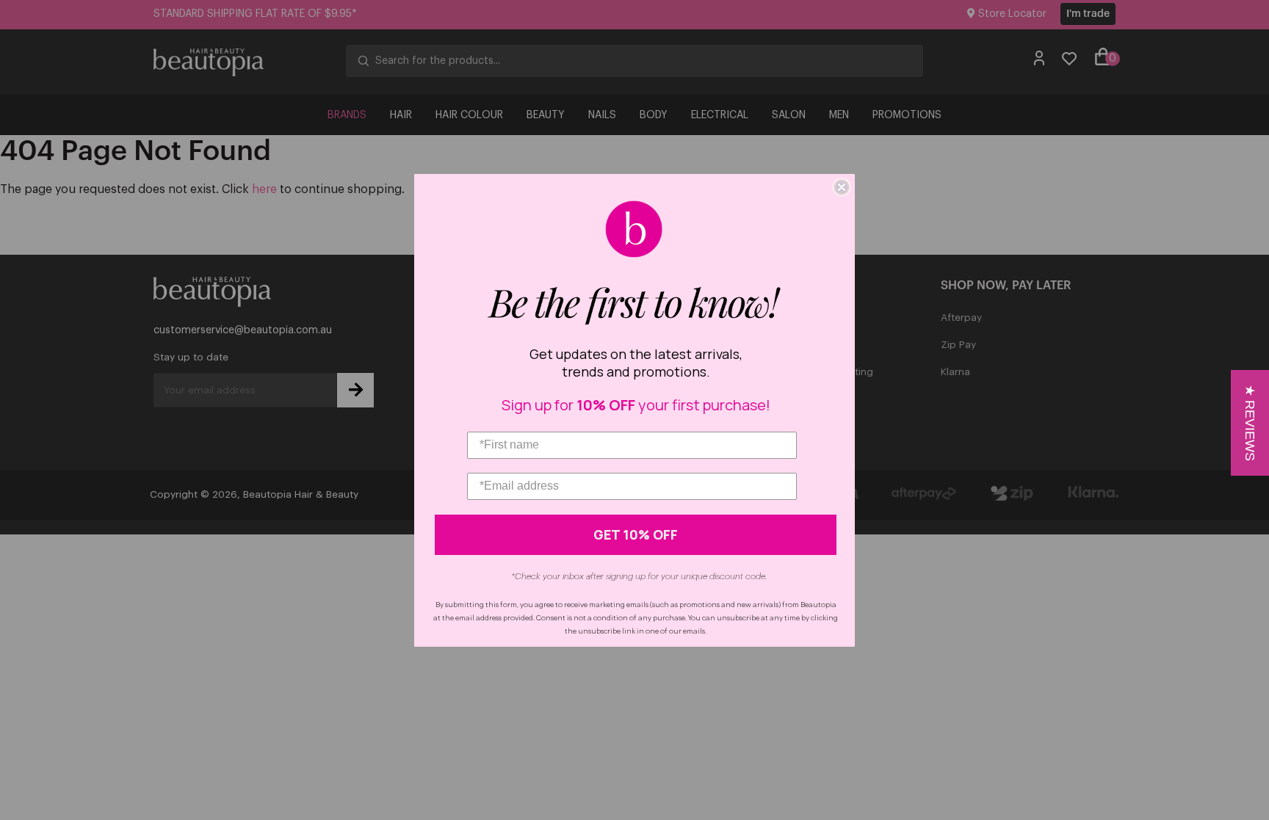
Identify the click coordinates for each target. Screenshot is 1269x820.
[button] (1250, 423)
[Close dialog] (841, 187)
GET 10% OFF (635, 534)
